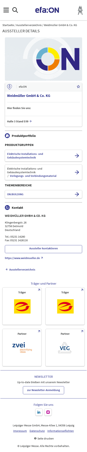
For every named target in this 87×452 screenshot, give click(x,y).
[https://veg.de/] (65, 347)
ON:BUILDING (15, 194)
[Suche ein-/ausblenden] (15, 10)
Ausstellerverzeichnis (29, 25)
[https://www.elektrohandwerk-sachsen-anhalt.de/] (65, 306)
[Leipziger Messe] (80, 10)
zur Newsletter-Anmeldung (43, 390)
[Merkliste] (78, 87)
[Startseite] (47, 10)
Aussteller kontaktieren (43, 248)
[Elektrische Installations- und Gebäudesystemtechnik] (77, 155)
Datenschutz (37, 431)
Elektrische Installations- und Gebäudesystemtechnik (25, 155)
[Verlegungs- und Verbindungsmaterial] (77, 172)
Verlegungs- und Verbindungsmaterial (33, 176)
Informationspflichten (60, 431)
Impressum (20, 431)
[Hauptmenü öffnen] (6, 10)
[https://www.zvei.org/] (22, 347)
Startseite (8, 25)
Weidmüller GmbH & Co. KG (60, 25)
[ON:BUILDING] (77, 194)
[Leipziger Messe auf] (38, 412)
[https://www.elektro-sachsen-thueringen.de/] (22, 306)
